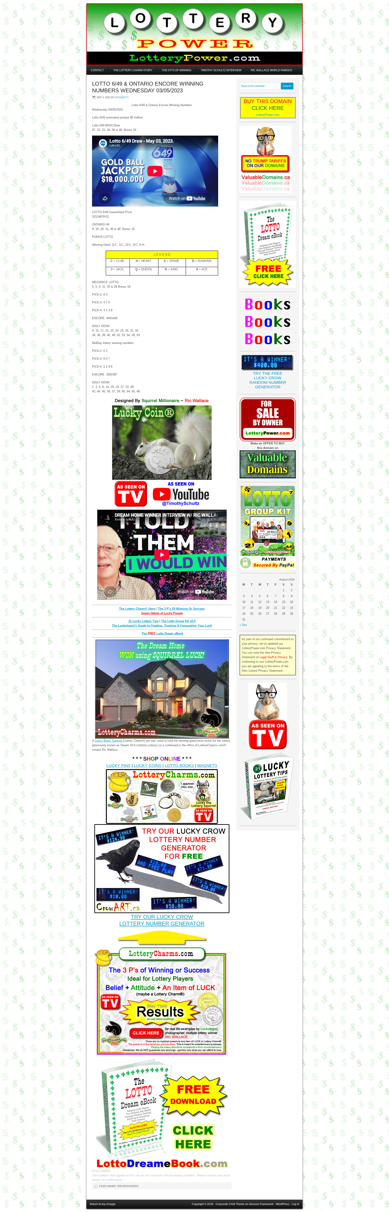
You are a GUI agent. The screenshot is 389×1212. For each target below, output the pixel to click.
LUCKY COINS (147, 765)
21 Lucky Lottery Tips (143, 621)
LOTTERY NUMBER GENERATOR (161, 924)
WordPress (282, 1204)
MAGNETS (207, 765)
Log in (295, 1204)
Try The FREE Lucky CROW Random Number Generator (267, 380)
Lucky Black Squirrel (109, 740)
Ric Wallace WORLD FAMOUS (271, 70)
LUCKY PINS (118, 765)
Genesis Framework (261, 1204)
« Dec (243, 625)
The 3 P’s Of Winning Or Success (181, 608)
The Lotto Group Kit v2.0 (178, 621)
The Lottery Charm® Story (137, 608)
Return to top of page (102, 1204)
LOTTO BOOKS (179, 765)
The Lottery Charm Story (132, 70)
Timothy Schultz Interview (221, 70)
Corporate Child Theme (230, 1204)
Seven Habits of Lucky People (162, 613)
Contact (97, 70)
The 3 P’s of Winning (176, 70)
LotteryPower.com (267, 114)
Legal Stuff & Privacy (273, 657)
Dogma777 (122, 97)
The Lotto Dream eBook (162, 633)
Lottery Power (194, 34)
